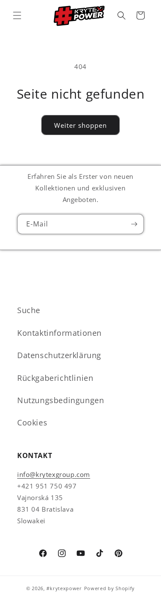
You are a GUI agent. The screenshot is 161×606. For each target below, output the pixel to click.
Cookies (32, 422)
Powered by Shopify (109, 588)
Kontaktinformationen (59, 333)
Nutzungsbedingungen (60, 400)
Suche (28, 310)
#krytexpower (64, 588)
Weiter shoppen (80, 125)
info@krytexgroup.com (53, 474)
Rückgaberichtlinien (55, 378)
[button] (17, 15)
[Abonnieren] (134, 224)
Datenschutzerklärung (59, 355)
